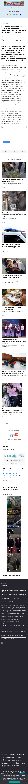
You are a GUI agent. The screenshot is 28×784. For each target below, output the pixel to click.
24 (10, 475)
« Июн (5, 483)
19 (16, 474)
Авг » (9, 483)
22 (4, 475)
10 (10, 472)
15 (3, 474)
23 (7, 475)
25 (13, 475)
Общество (6, 142)
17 (10, 474)
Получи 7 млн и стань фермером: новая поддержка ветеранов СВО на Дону (14, 214)
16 (7, 474)
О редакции (4, 583)
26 (16, 475)
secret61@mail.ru (14, 11)
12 (16, 472)
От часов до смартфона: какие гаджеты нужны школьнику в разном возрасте (12, 277)
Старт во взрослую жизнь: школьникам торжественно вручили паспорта (14, 341)
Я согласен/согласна (14, 781)
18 (13, 474)
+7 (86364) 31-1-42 (14, 7)
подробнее (8, 776)
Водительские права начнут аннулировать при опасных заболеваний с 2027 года (11, 246)
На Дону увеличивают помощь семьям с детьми (12, 308)
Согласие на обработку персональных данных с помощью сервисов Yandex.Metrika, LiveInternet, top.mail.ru (13, 637)
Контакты (4, 585)
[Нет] (26, 779)
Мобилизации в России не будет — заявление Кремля (13, 180)
